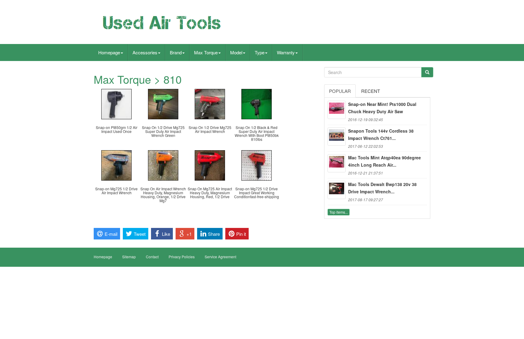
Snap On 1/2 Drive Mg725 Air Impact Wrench (210, 129)
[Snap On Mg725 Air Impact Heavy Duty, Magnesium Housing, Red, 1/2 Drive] (210, 164)
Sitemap (129, 256)
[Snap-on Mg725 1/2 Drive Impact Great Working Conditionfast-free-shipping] (256, 164)
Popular (340, 91)
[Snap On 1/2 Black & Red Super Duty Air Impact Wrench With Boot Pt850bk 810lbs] (256, 103)
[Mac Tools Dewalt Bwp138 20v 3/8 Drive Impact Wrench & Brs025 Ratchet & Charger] (337, 190)
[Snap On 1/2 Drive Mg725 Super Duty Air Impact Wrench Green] (163, 103)
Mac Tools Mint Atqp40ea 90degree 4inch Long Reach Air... (384, 161)
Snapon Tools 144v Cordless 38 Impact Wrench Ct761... (381, 134)
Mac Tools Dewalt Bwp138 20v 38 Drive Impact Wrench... (382, 188)
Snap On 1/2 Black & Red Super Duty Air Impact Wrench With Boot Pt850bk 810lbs (257, 133)
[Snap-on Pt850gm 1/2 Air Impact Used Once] (116, 103)
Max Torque (206, 52)
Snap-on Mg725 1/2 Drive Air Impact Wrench (116, 190)
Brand (176, 52)
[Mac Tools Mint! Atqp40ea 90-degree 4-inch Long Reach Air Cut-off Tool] (337, 163)
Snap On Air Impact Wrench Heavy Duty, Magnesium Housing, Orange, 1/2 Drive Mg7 (163, 194)
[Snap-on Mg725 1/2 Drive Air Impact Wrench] (116, 164)
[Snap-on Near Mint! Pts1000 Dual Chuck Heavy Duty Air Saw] (337, 110)
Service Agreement (220, 256)
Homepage (109, 52)
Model (236, 52)
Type (259, 52)
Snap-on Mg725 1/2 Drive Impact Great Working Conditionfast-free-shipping (256, 192)
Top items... (338, 212)
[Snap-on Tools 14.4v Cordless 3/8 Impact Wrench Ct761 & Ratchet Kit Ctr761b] (337, 136)
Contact (152, 256)
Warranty (286, 52)
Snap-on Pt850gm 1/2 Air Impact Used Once (116, 129)
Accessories (145, 52)
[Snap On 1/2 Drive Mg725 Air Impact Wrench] (210, 103)
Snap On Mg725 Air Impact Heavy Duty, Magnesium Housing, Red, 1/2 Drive (210, 192)
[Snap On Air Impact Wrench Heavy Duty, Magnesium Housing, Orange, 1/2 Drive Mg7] (163, 164)
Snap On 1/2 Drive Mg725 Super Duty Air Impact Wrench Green (163, 131)
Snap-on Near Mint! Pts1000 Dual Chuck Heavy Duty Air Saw (382, 107)
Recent (370, 91)
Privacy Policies (182, 256)
